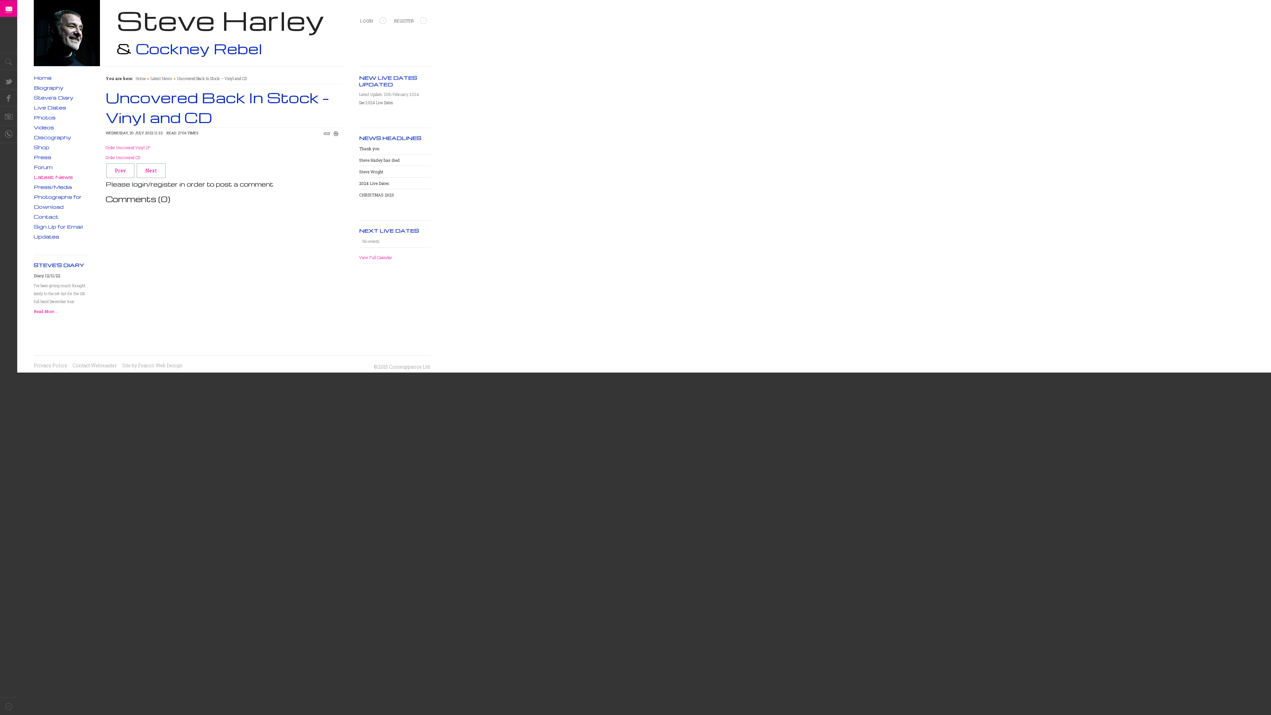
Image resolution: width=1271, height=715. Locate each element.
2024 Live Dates (374, 183)
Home (141, 78)
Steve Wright (371, 171)
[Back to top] (8, 706)
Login (366, 21)
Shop (41, 147)
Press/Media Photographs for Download (57, 197)
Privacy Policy (50, 365)
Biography (49, 87)
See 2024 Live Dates (376, 102)
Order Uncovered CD (123, 157)
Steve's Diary (53, 97)
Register (404, 21)
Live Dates (50, 107)
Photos (45, 117)
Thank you (369, 148)
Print (336, 133)
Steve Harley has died (379, 160)
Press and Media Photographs (8, 117)
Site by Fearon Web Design (152, 365)
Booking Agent (8, 134)
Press (42, 157)
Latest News (161, 78)
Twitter (8, 80)
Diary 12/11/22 (47, 275)
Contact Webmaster (94, 365)
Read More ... (46, 311)
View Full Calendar (375, 257)
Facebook (8, 98)
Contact (46, 216)
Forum (43, 167)
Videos (44, 127)
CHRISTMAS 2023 (376, 195)
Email (327, 133)
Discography (52, 137)
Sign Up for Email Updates (58, 231)
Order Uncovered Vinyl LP (128, 147)
